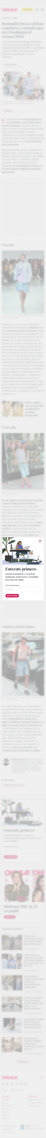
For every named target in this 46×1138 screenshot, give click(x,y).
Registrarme (12, 596)
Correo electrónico (12, 585)
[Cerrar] (40, 541)
